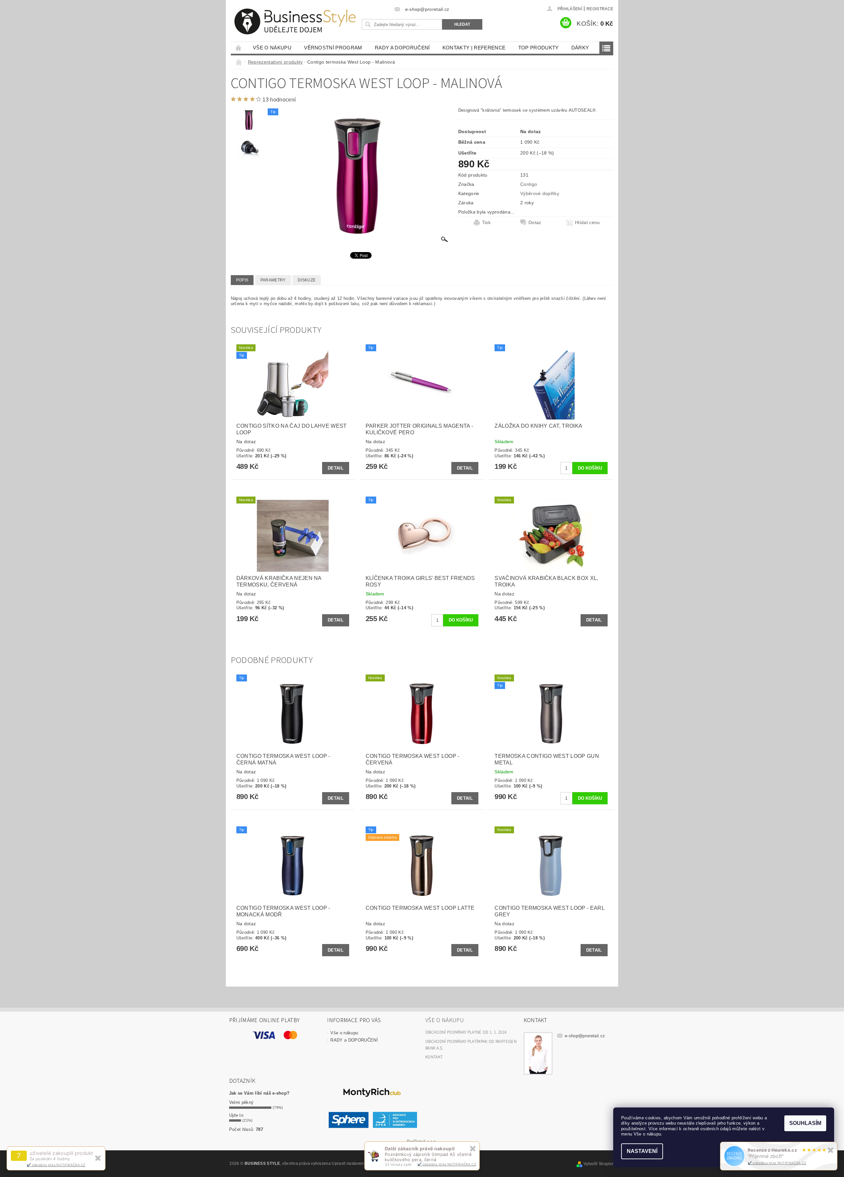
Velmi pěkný (241, 1102)
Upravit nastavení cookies (356, 1163)
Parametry (273, 280)
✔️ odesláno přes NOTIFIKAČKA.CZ (56, 1165)
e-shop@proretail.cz (585, 1035)
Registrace (600, 9)
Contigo (528, 184)
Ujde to (236, 1115)
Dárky (580, 47)
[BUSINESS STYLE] (295, 21)
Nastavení (642, 1151)
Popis (242, 280)
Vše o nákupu (272, 47)
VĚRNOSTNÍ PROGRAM (333, 47)
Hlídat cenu (587, 222)
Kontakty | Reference (473, 47)
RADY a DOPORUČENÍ (402, 47)
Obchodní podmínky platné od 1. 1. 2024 (465, 1032)
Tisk (486, 222)
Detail (336, 468)
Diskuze (307, 280)
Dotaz (534, 222)
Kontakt (434, 1057)
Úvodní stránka (239, 47)
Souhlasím (805, 1123)
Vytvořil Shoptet (598, 1164)
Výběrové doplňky (539, 193)
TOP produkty (538, 47)
